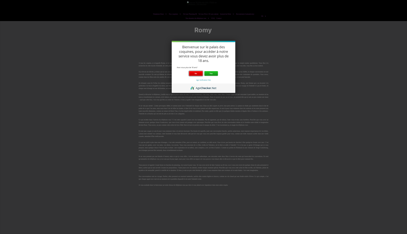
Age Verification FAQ (203, 80)
